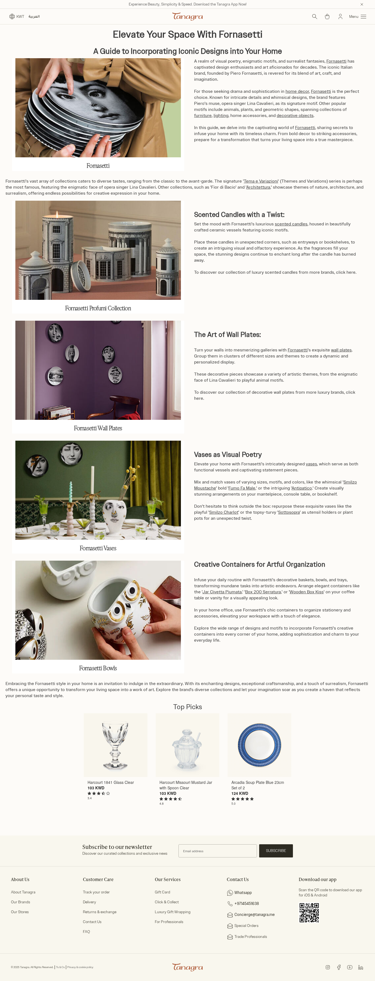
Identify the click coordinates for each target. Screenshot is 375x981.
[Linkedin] (360, 966)
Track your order (96, 892)
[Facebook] (338, 966)
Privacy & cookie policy (80, 967)
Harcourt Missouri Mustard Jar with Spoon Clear (185, 784)
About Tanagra (23, 892)
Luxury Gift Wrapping (173, 912)
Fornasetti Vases (98, 547)
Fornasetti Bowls (98, 667)
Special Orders (246, 925)
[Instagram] (327, 966)
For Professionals (169, 921)
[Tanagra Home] (187, 16)
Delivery (89, 902)
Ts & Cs (60, 967)
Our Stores (20, 912)
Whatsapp (243, 892)
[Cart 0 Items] (327, 16)
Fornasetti (98, 165)
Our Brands (20, 902)
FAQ (86, 931)
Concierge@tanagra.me (254, 914)
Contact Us (92, 921)
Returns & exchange (99, 912)
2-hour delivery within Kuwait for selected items (188, 4)
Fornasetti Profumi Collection (98, 307)
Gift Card (162, 892)
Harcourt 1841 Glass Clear (111, 782)
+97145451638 (246, 903)
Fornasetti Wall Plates (98, 427)
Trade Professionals (250, 936)
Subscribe (276, 850)
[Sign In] (340, 16)
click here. (346, 272)
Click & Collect (167, 902)
